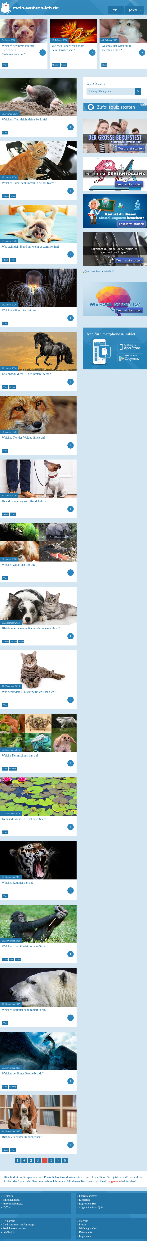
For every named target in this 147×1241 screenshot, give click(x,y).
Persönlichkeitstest (13, 1203)
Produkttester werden (14, 1228)
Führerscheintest (88, 1195)
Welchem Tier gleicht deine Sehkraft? (24, 119)
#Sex (12, 959)
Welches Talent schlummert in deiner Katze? (29, 183)
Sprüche (132, 10)
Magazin (83, 1220)
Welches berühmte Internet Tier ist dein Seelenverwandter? (18, 50)
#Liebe (5, 959)
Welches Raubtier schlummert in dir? (24, 1009)
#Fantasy (55, 65)
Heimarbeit (9, 1220)
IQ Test (7, 1207)
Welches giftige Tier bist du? (19, 310)
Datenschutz (85, 1232)
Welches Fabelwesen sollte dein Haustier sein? (68, 48)
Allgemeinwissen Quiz (91, 1207)
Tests (114, 10)
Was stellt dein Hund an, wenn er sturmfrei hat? (30, 246)
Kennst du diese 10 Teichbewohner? (24, 819)
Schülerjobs (9, 1232)
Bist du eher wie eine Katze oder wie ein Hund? (31, 628)
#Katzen (5, 196)
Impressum (85, 1236)
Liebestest (84, 1199)
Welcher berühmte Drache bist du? (23, 1073)
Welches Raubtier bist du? (17, 882)
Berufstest (8, 1195)
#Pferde (12, 387)
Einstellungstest (11, 1199)
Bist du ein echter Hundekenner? (22, 1137)
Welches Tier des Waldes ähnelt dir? (23, 437)
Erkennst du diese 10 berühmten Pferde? (26, 374)
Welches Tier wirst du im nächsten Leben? (116, 48)
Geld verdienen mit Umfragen (19, 1224)
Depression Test (87, 1203)
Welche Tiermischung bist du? (20, 755)
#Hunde (5, 260)
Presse (82, 1224)
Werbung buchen (88, 1228)
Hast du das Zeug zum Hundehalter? (24, 501)
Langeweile (113, 1181)
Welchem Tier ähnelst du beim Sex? (23, 946)
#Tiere (4, 65)
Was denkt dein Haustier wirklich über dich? (29, 692)
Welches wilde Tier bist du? (18, 564)
